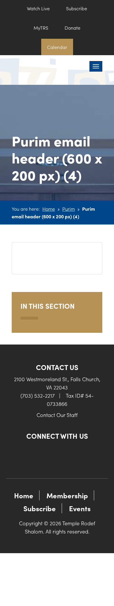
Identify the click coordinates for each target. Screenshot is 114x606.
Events (80, 508)
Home (48, 208)
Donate (72, 27)
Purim (68, 208)
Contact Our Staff (57, 414)
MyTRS (41, 27)
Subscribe (76, 8)
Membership (67, 495)
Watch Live (38, 8)
